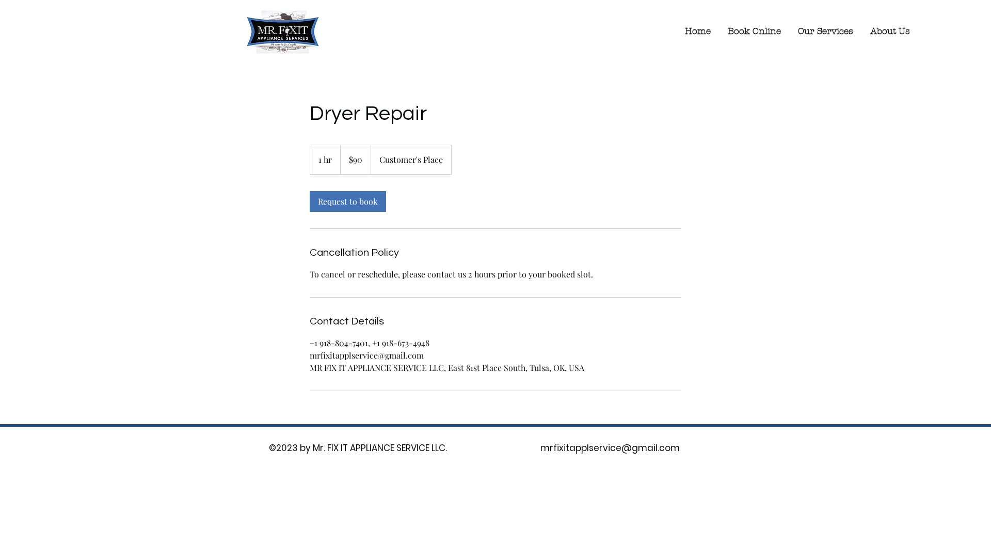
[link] (348, 201)
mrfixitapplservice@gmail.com (610, 448)
